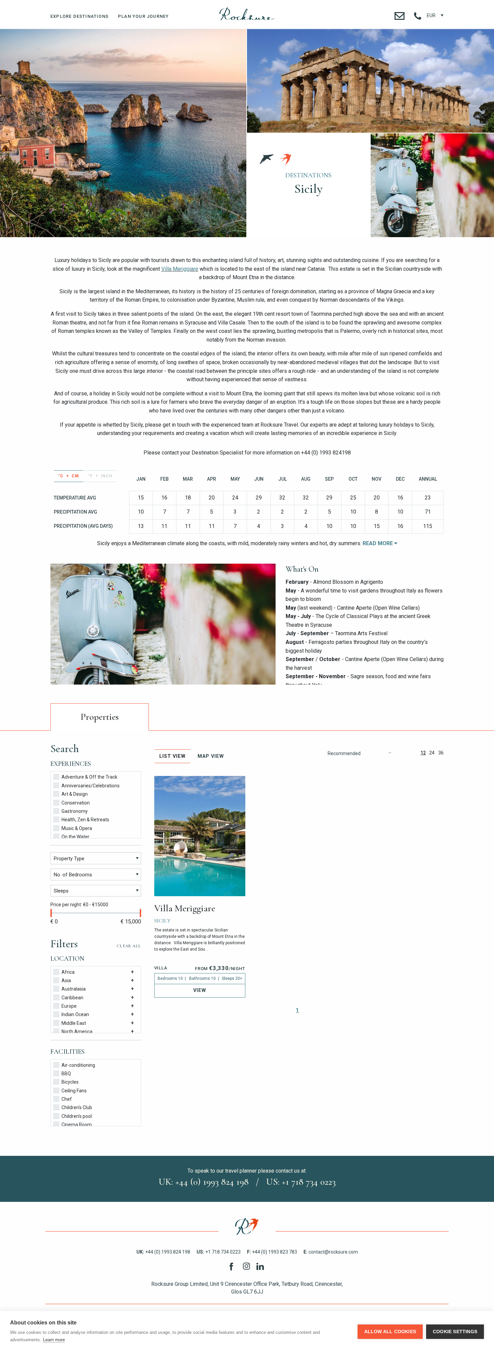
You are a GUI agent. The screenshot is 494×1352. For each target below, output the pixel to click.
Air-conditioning (78, 1065)
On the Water (75, 836)
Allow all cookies (390, 1331)
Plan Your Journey (143, 16)
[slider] (51, 913)
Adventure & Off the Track (89, 777)
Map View (211, 756)
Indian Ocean (75, 1014)
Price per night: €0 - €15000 (79, 904)
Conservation (75, 802)
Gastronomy (74, 811)
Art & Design (74, 794)
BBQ (66, 1073)
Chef (66, 1099)
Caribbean (72, 997)
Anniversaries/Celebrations (90, 785)
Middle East (73, 1023)
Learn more (54, 1339)
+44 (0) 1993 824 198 (163, 1252)
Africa (68, 972)
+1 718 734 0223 (219, 1252)
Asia (66, 980)
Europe (69, 1006)
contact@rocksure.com (330, 1252)
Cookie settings (455, 1331)
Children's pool (76, 1116)
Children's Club (76, 1107)
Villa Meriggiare (179, 269)
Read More (378, 543)
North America (76, 1031)
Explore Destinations (79, 16)
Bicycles (70, 1082)
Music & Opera (76, 828)
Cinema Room (76, 1124)
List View (172, 756)
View (199, 990)
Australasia (73, 989)
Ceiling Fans (74, 1090)
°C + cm (68, 476)
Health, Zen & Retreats (85, 819)
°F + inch (100, 476)
